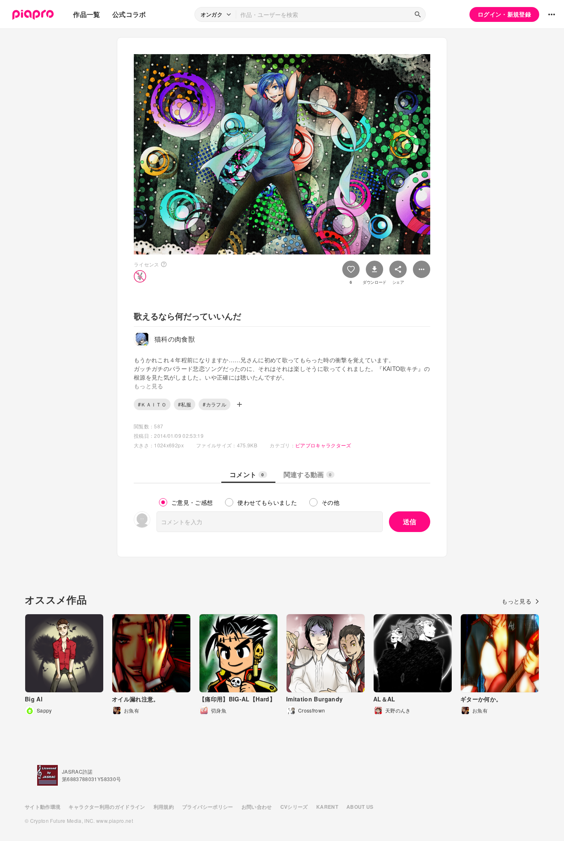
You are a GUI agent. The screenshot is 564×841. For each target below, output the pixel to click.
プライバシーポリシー (207, 806)
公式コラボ (129, 14)
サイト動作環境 (42, 806)
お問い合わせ (257, 806)
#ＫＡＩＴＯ (152, 404)
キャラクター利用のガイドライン (107, 806)
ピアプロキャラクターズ (323, 445)
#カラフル (214, 404)
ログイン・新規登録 (504, 14)
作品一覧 (86, 14)
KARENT (327, 806)
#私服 (184, 404)
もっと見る (516, 601)
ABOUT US (360, 806)
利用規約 (164, 806)
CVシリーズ (294, 806)
